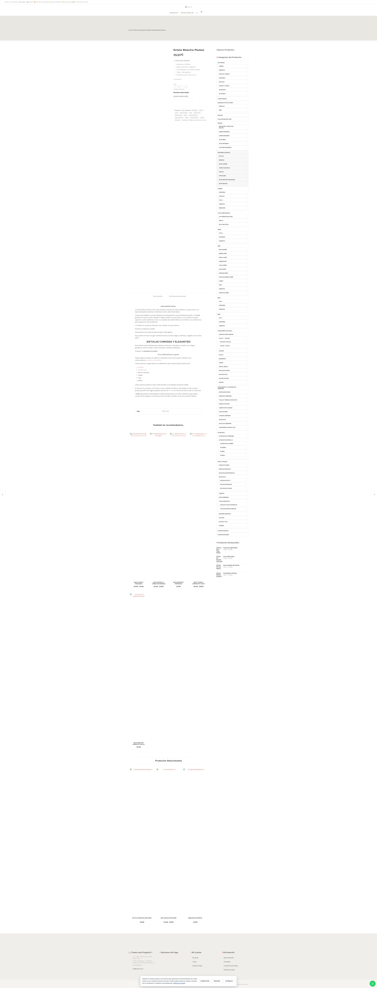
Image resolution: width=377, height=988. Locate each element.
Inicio (130, 30)
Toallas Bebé (222, 265)
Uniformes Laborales (139, 30)
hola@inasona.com (138, 969)
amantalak (194, 110)
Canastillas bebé (224, 292)
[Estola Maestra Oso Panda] (374, 494)
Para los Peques (222, 461)
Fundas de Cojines (224, 465)
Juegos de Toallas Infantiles (228, 504)
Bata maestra (178, 115)
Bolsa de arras (223, 411)
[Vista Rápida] (138, 586)
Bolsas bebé (222, 269)
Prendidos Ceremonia (225, 396)
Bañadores (222, 208)
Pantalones (222, 175)
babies (201, 110)
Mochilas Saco (223, 374)
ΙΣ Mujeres (223, 447)
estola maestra (194, 117)
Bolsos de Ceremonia (225, 423)
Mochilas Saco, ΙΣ (225, 480)
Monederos (222, 358)
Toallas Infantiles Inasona (228, 508)
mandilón (177, 120)
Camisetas (222, 70)
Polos (221, 200)
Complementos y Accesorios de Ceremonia (227, 387)
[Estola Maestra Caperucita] (2, 494)
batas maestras (179, 117)
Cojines (221, 281)
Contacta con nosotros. (153, 360)
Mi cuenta (195, 958)
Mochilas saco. (142, 370)
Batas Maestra (223, 183)
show (207, 13)
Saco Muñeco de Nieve (230, 573)
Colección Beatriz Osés (224, 119)
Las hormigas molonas (226, 216)
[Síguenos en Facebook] (130, 984)
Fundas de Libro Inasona (226, 334)
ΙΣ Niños (222, 455)
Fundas (221, 362)
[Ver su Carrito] (200, 13)
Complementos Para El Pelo (227, 427)
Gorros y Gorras (224, 85)
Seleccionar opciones (138, 583)
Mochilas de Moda (224, 370)
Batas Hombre (223, 164)
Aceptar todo (205, 981)
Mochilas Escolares (226, 488)
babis (176, 112)
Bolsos (221, 354)
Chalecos (221, 196)
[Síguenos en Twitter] (134, 984)
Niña (219, 314)
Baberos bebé (223, 253)
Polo (220, 301)
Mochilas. (141, 367)
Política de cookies (179, 983)
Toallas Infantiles (224, 501)
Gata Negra (221, 62)
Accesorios (222, 93)
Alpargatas (222, 89)
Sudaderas (222, 78)
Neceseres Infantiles (225, 514)
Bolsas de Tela (223, 521)
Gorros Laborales (224, 168)
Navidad (220, 123)
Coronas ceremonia (225, 415)
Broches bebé (223, 249)
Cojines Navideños (224, 135)
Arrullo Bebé (223, 257)
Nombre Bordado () (180, 96)
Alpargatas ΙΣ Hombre (226, 443)
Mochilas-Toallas (225, 342)
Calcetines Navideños (225, 147)
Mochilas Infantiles (226, 484)
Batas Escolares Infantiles (227, 473)
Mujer (219, 229)
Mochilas (221, 82)
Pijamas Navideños (224, 131)
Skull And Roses (223, 224)
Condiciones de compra (231, 966)
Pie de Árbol (222, 139)
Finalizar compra (197, 966)
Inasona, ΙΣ (174, 13)
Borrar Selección (179, 89)
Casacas (221, 171)
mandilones (185, 120)
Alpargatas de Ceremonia (226, 436)
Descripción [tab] (157, 296)
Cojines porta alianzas (225, 407)
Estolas (149, 30)
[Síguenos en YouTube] (137, 984)
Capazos (221, 351)
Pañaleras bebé (223, 273)
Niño (219, 298)
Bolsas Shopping (224, 378)
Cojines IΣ (221, 493)
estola (186, 117)
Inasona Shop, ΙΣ (187, 13)
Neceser (221, 382)
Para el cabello (223, 366)
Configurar (229, 981)
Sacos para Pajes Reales (230, 548)
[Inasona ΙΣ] (188, 7)
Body (220, 285)
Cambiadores (222, 261)
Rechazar (217, 981)
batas (185, 115)
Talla (174, 84)
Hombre (220, 188)
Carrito (195, 962)
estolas (202, 117)
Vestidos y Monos (224, 74)
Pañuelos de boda (224, 404)
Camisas (221, 66)
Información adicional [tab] (177, 296)
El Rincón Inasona (223, 530)
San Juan (220, 115)
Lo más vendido (222, 98)
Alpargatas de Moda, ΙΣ (226, 440)
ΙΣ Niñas (222, 451)
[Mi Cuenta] (197, 13)
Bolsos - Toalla (225, 345)
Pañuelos (222, 106)
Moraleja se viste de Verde (225, 102)
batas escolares (193, 115)
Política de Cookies (229, 970)
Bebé (219, 246)
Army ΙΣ (221, 220)
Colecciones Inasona (224, 213)
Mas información (229, 958)
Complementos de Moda (225, 331)
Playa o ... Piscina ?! (224, 338)
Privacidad (227, 962)
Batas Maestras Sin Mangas (227, 179)
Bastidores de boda (224, 392)
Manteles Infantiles (225, 469)
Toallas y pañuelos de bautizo (228, 400)
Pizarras (221, 525)
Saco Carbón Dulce (228, 556)
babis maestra (183, 112)
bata (190, 112)
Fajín (220, 110)
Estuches (221, 517)
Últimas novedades (223, 534)
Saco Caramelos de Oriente (231, 565)
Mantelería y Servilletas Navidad (226, 127)
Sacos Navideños (224, 143)
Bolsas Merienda (224, 497)
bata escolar (197, 112)
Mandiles (221, 160)
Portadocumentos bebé (226, 277)
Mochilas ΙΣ (222, 477)
